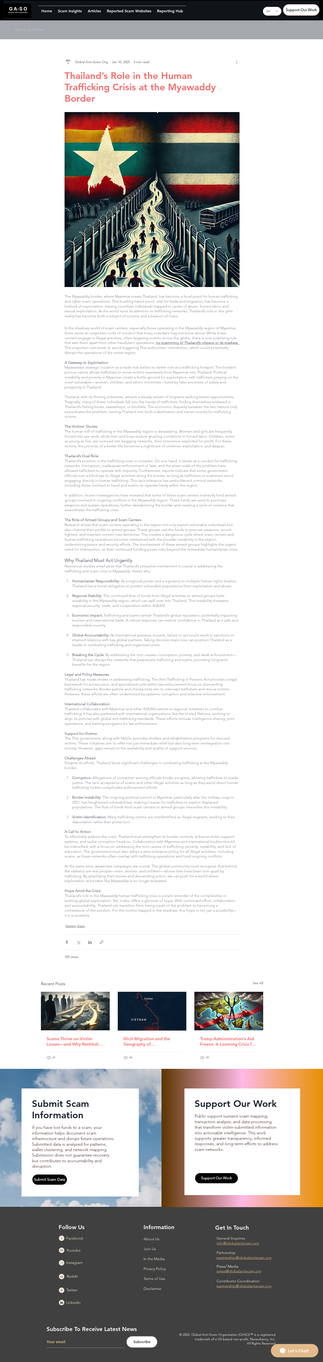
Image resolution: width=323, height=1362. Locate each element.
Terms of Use (154, 1278)
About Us (151, 1239)
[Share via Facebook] (67, 942)
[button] (70, 9)
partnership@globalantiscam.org (244, 1257)
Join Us (150, 1249)
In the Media (154, 1259)
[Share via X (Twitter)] (78, 942)
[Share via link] (101, 942)
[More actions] (237, 62)
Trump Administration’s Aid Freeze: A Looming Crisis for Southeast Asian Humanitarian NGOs (228, 1041)
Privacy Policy (155, 1268)
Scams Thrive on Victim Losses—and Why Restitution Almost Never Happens (75, 1041)
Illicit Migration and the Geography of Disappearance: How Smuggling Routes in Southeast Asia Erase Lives (149, 1041)
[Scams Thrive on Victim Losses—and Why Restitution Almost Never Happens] (75, 1011)
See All (258, 983)
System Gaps (75, 926)
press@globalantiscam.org (239, 1271)
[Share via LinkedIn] (90, 942)
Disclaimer (152, 1288)
